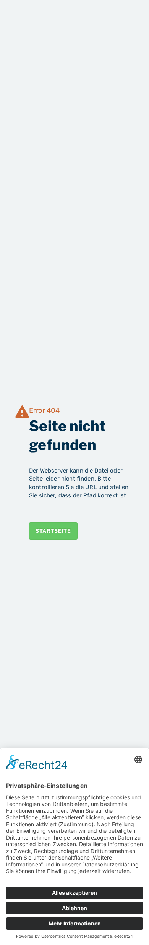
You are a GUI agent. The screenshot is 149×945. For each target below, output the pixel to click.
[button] (127, 18)
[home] (38, 18)
